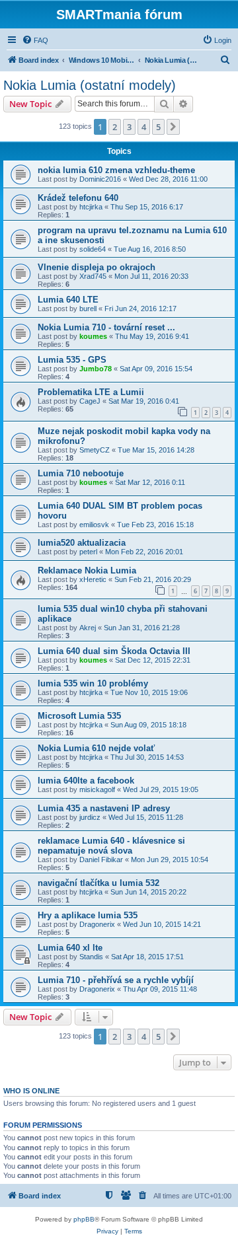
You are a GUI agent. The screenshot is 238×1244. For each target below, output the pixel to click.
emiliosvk (94, 525)
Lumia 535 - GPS (72, 360)
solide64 (92, 249)
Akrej (87, 628)
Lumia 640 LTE (68, 300)
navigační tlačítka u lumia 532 (98, 883)
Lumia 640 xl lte (70, 948)
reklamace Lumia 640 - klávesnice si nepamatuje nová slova (111, 846)
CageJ (89, 401)
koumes (93, 336)
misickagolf (97, 789)
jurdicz (89, 817)
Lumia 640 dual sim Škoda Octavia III (114, 651)
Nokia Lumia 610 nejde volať (96, 748)
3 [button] (129, 127)
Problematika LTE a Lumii (91, 392)
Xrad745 (92, 276)
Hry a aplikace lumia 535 (88, 915)
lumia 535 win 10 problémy (93, 683)
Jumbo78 (95, 369)
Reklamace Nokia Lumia (87, 570)
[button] (173, 127)
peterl (88, 552)
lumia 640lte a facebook (86, 781)
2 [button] (114, 127)
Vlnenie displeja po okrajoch (96, 267)
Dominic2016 (100, 179)
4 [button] (143, 127)
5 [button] (158, 127)
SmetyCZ (94, 450)
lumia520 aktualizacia (82, 543)
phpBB (84, 1219)
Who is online (31, 1091)
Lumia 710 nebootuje (81, 473)
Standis (91, 957)
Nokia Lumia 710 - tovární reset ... (106, 327)
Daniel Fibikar (101, 859)
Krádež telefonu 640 (78, 198)
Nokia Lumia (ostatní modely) (89, 85)
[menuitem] (35, 40)
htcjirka (90, 207)
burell (88, 308)
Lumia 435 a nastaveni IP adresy (104, 808)
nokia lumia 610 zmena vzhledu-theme (116, 170)
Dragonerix (97, 924)
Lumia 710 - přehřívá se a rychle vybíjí (116, 980)
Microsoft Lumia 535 (79, 716)
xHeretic (92, 579)
